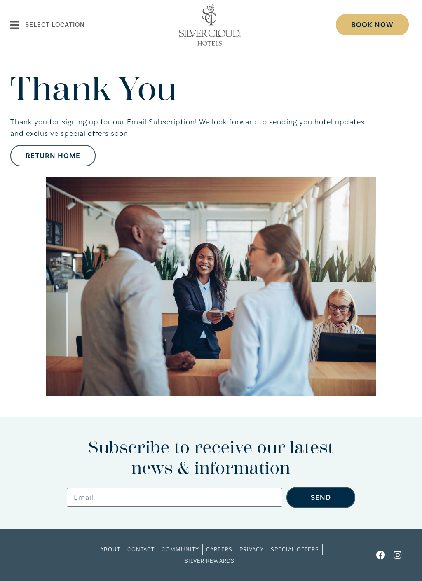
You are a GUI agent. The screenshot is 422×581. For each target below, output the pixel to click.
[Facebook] (381, 555)
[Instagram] (397, 555)
